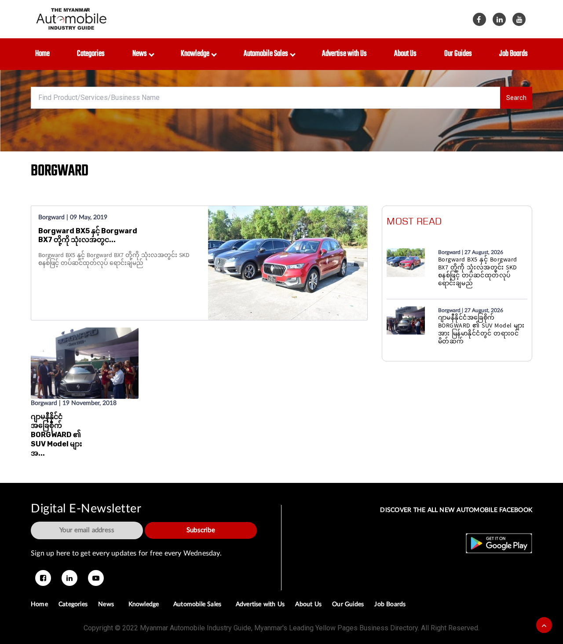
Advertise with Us (344, 54)
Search (516, 98)
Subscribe (200, 530)
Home (42, 54)
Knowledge (196, 54)
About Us (405, 54)
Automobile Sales (267, 54)
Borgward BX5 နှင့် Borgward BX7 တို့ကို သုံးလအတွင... (87, 235)
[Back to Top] (544, 625)
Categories (91, 54)
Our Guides (458, 54)
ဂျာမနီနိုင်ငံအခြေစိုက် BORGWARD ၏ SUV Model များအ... (56, 434)
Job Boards (513, 54)
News (141, 54)
